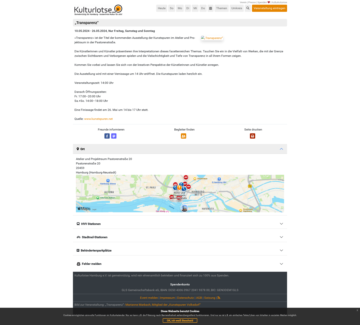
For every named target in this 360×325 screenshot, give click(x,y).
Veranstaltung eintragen (269, 8)
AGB (199, 297)
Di (187, 8)
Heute (162, 8)
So (171, 8)
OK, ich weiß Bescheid (180, 320)
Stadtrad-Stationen (94, 237)
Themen (221, 8)
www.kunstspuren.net (98, 119)
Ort (82, 149)
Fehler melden (91, 264)
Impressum (167, 297)
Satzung (209, 297)
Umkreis (236, 8)
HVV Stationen (91, 224)
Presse (252, 2)
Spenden (262, 2)
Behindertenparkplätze (96, 250)
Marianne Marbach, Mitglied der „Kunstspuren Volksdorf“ (163, 304)
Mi (195, 8)
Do (203, 8)
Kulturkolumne (279, 2)
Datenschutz (185, 297)
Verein (243, 2)
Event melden (149, 297)
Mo (180, 8)
